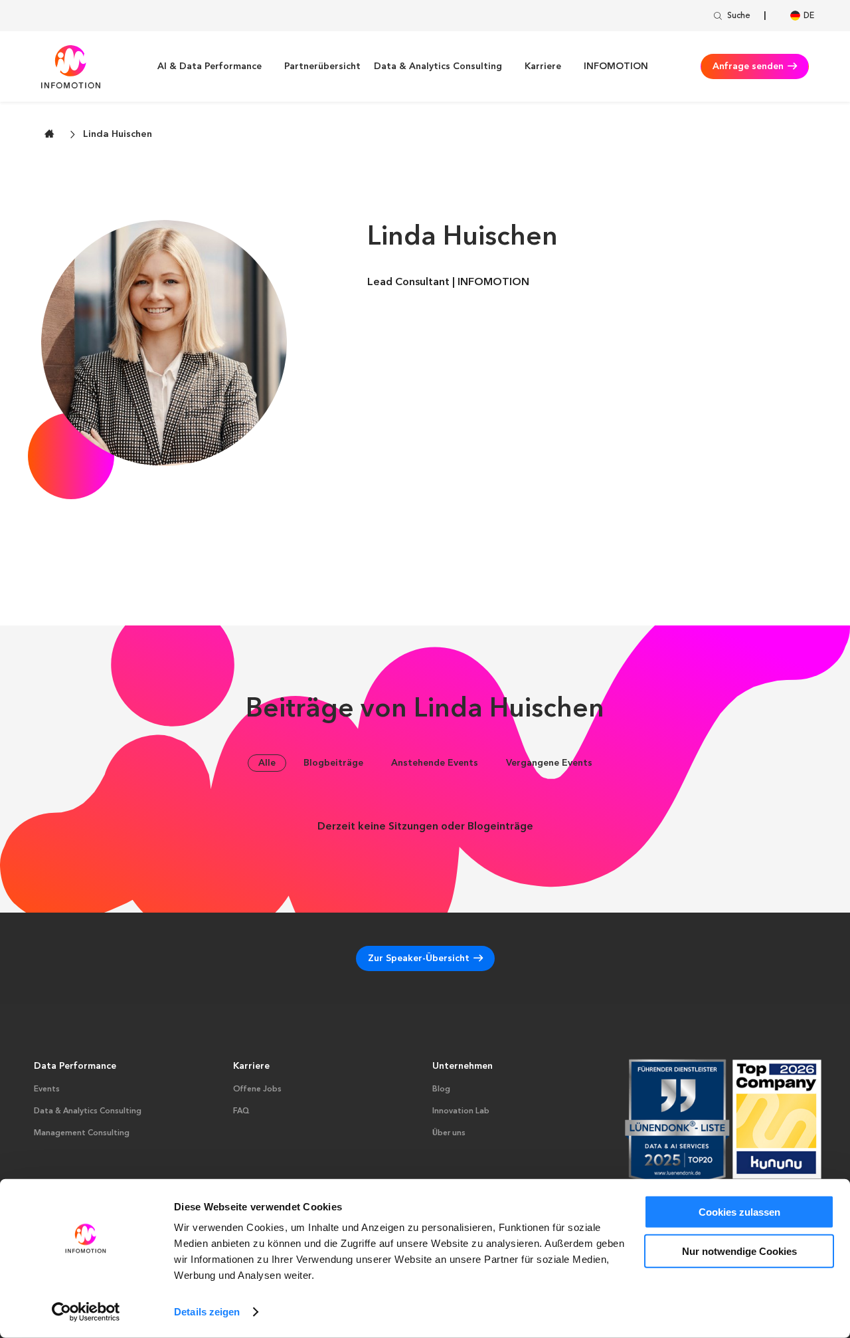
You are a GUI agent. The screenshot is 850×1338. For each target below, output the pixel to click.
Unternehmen (462, 1066)
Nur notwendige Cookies (739, 1250)
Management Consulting (81, 1133)
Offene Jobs (257, 1089)
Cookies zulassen (739, 1212)
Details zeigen (207, 1311)
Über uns (449, 1133)
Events (47, 1089)
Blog (441, 1089)
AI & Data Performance (209, 66)
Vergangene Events (549, 763)
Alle (267, 763)
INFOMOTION (616, 66)
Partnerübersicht (322, 66)
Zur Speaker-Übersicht (418, 958)
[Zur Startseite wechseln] (49, 134)
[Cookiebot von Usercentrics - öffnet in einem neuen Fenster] (86, 1312)
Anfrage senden (748, 66)
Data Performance (75, 1066)
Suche (738, 16)
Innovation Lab (460, 1111)
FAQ (241, 1111)
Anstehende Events (434, 763)
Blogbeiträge (333, 763)
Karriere (543, 66)
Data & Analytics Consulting (438, 66)
